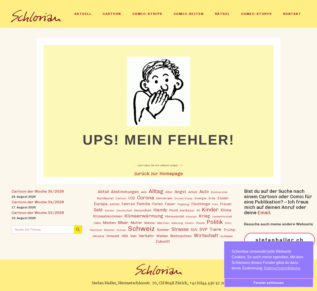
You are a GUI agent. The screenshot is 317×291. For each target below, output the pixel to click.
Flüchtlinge (200, 204)
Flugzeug (183, 204)
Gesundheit (142, 210)
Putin (228, 223)
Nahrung (177, 223)
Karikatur (187, 210)
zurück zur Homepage (158, 173)
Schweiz (141, 228)
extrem (115, 204)
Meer (123, 222)
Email (264, 212)
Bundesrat (105, 198)
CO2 (131, 198)
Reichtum (96, 230)
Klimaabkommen (107, 216)
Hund (173, 210)
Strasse (180, 229)
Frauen (225, 204)
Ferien (157, 204)
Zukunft (162, 241)
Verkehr (146, 235)
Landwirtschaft (222, 216)
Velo (133, 236)
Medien (109, 222)
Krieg (204, 216)
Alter (168, 192)
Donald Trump (183, 198)
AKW (144, 192)
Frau (215, 204)
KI (198, 210)
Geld (98, 210)
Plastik (200, 223)
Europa (101, 203)
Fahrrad (128, 204)
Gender (109, 210)
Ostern (189, 223)
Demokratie (164, 198)
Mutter (136, 223)
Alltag (156, 191)
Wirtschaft (206, 235)
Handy (160, 210)
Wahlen (162, 236)
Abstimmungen (125, 192)
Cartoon (121, 198)
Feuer (170, 204)
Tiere (215, 229)
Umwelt (112, 236)
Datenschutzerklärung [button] (282, 268)
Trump (229, 229)
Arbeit (192, 192)
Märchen (163, 223)
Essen (222, 198)
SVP (203, 229)
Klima (226, 210)
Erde (212, 198)
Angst (180, 191)
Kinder (210, 209)
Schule (121, 230)
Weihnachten (181, 236)
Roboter (109, 230)
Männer (149, 223)
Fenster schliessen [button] (269, 283)
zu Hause (226, 236)
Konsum (191, 216)
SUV (194, 230)
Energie (200, 198)
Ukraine (98, 236)
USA (124, 236)
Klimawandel (174, 216)
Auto (204, 191)
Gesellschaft (124, 210)
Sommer (163, 230)
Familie (143, 203)
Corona (145, 197)
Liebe (97, 223)
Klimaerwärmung (143, 216)
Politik (215, 222)
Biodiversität (219, 192)
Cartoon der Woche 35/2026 (38, 191)
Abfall (103, 191)
